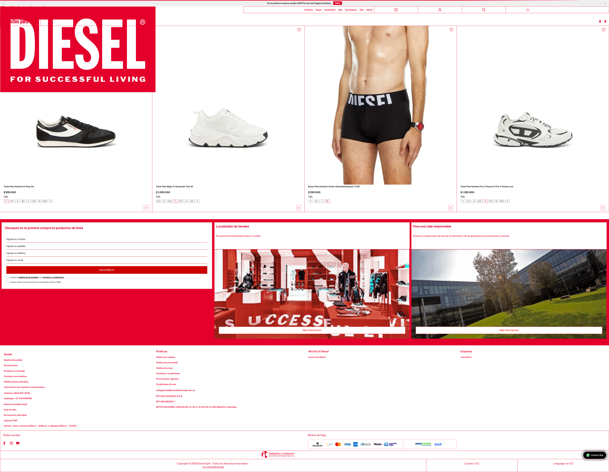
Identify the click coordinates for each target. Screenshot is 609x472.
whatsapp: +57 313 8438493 (18, 398)
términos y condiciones (53, 277)
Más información (312, 330)
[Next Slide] (605, 21)
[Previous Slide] (600, 21)
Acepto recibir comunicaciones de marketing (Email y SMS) (35, 282)
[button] (6, 201)
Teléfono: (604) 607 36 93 (17, 393)
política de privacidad (28, 277)
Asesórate (597, 455)
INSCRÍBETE (106, 270)
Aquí (338, 3)
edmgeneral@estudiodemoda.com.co (175, 390)
